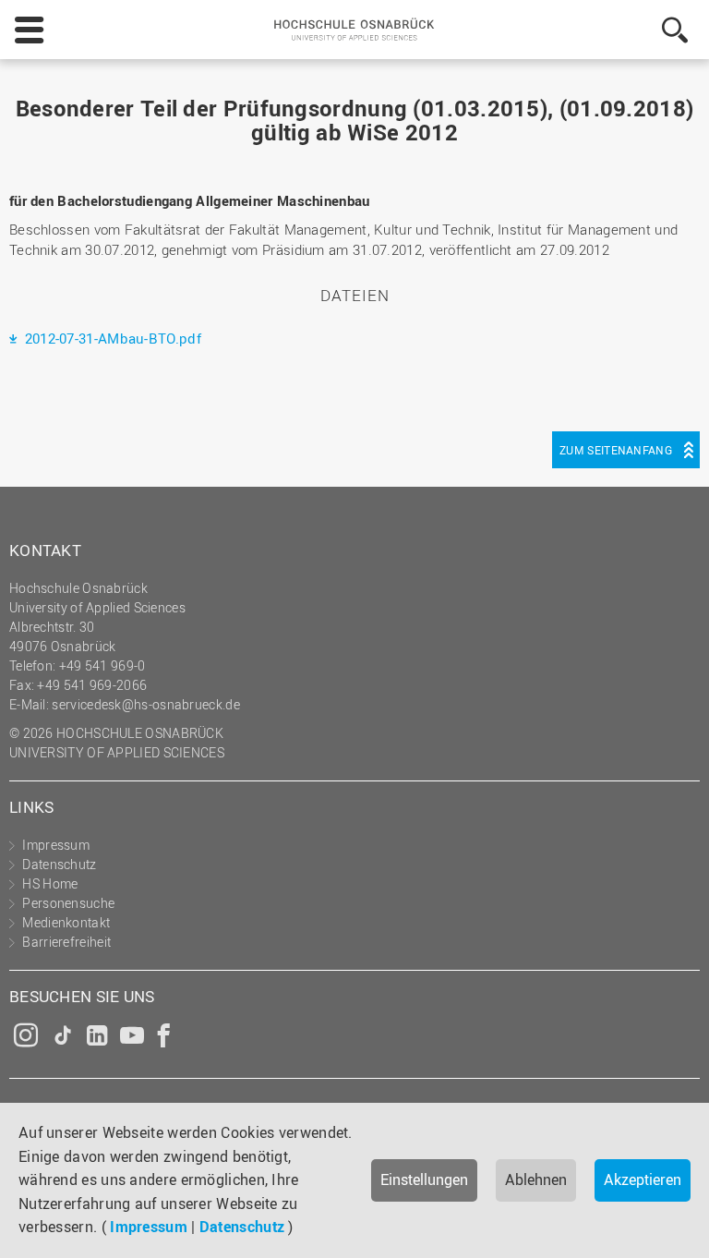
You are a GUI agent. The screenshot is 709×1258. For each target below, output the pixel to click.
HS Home (50, 883)
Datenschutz (241, 1226)
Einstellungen (424, 1179)
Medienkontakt (66, 922)
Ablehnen (536, 1179)
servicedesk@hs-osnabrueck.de (145, 704)
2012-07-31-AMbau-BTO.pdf (110, 338)
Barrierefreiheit (66, 941)
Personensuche (68, 903)
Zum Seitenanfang (615, 449)
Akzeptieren (642, 1179)
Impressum (148, 1226)
